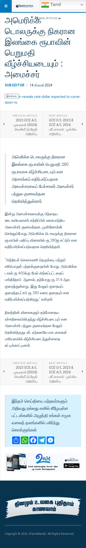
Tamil (55, 4)
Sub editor (14, 85)
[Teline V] (24, 6)
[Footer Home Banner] (43, 507)
